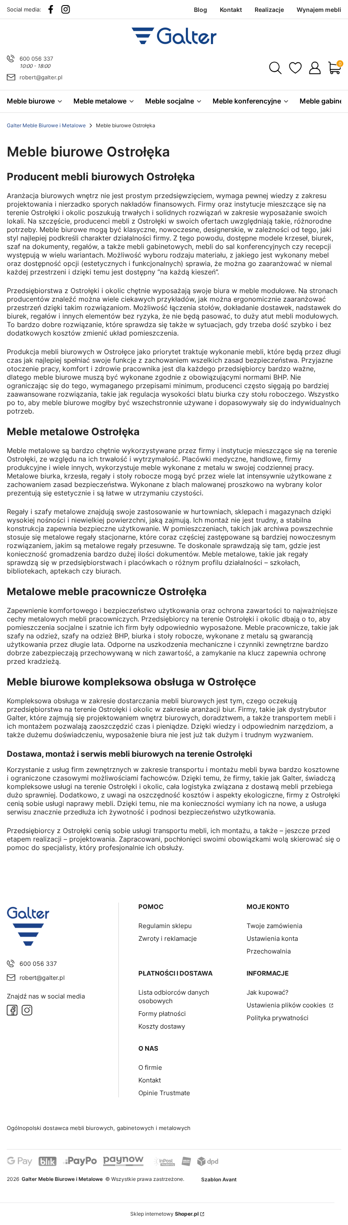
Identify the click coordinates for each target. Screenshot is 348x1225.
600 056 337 (36, 58)
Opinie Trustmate (164, 1093)
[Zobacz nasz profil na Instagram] (65, 9)
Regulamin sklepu (165, 926)
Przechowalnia (269, 951)
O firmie (150, 1067)
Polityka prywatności (278, 1018)
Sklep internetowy (164, 1214)
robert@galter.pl (41, 77)
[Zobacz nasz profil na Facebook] (50, 9)
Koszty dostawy (161, 1026)
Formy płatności (162, 1014)
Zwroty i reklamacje (167, 938)
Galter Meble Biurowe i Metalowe (46, 125)
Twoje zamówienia (274, 926)
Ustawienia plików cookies (287, 1005)
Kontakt (149, 1080)
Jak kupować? (268, 992)
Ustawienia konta (272, 938)
